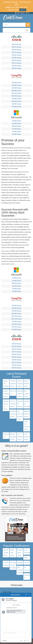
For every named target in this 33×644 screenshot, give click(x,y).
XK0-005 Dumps (16, 90)
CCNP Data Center (12, 553)
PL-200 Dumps (16, 131)
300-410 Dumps (16, 60)
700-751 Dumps (16, 52)
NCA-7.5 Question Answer (13, 404)
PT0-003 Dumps (16, 106)
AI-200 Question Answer (6, 394)
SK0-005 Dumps (16, 85)
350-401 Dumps (16, 65)
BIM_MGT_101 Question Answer (14, 414)
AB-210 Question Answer (13, 437)
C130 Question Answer (26, 437)
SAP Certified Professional (20, 570)
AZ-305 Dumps (16, 134)
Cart (28, 13)
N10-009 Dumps (16, 101)
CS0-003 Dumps (16, 98)
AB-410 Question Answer (19, 383)
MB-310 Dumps (16, 126)
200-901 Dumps (16, 57)
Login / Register (20, 13)
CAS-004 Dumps (16, 88)
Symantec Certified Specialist (13, 565)
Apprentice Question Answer (27, 414)
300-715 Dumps (16, 63)
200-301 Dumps (16, 55)
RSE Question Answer (26, 394)
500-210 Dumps (16, 44)
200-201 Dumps (16, 68)
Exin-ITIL (26, 562)
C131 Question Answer (19, 437)
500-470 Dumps (16, 49)
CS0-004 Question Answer (13, 383)
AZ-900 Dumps (16, 121)
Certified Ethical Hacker (19, 553)
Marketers (20, 562)
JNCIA (26, 557)
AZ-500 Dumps (16, 123)
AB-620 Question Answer (26, 383)
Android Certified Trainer (5, 553)
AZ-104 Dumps (16, 129)
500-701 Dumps (16, 47)
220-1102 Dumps (16, 96)
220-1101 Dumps (16, 93)
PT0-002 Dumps (16, 82)
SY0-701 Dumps (16, 104)
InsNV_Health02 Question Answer (21, 394)
